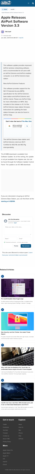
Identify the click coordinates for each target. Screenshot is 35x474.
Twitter (5, 424)
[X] (27, 126)
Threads (5, 433)
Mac (20, 430)
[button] (28, 3)
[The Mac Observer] (6, 3)
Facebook (6, 427)
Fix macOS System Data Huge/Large (12, 299)
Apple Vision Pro (8, 450)
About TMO (6, 439)
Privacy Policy (7, 442)
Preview (16, 246)
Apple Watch (6, 453)
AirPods (21, 439)
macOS (12, 9)
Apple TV (5, 456)
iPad (20, 436)
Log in (15, 222)
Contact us (6, 436)
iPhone (21, 433)
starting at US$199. (8, 201)
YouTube (5, 430)
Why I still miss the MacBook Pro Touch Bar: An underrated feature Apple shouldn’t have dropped (16, 368)
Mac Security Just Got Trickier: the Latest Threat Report (15, 333)
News (20, 424)
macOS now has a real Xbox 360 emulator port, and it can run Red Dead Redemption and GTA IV (17, 404)
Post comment (26, 246)
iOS (4, 459)
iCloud (5, 464)
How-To (21, 427)
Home (5, 9)
